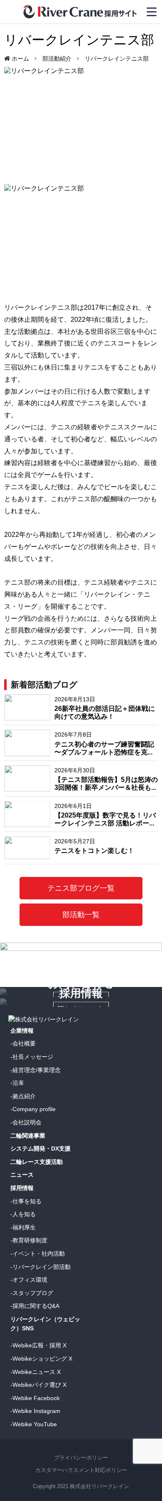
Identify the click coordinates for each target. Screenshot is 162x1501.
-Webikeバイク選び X (38, 1385)
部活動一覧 (81, 914)
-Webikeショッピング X (41, 1358)
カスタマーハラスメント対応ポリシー (81, 1470)
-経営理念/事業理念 (35, 1070)
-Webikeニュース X (35, 1372)
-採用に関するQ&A (34, 1306)
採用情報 (22, 1188)
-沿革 (17, 1083)
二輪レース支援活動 (36, 1162)
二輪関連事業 (27, 1136)
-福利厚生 (23, 1227)
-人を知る (23, 1214)
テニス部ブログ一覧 (81, 888)
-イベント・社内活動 (37, 1253)
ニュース (22, 1175)
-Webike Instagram (35, 1411)
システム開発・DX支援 (40, 1148)
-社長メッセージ (31, 1057)
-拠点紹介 (23, 1096)
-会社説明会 (26, 1122)
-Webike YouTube (33, 1424)
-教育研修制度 (28, 1240)
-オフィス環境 (28, 1280)
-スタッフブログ (31, 1293)
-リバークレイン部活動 (40, 1267)
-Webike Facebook (35, 1398)
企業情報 (22, 1030)
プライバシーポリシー (81, 1457)
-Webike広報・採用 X (38, 1345)
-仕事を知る (26, 1201)
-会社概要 (23, 1043)
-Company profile (33, 1109)
